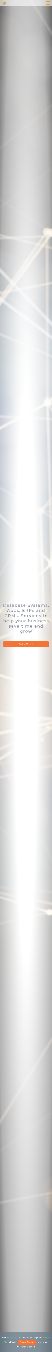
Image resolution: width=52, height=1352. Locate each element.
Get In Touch (26, 644)
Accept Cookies (27, 1342)
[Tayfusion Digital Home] (3, 3)
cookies (12, 1337)
